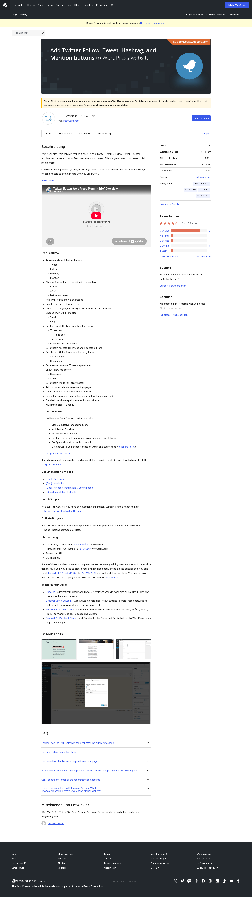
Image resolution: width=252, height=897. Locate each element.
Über (14, 854)
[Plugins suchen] (43, 33)
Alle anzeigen (204, 256)
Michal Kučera (81, 544)
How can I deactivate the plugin (58, 752)
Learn (107, 854)
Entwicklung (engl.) (113, 863)
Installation (85, 133)
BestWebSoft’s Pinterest (59, 609)
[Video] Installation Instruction (62, 492)
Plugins (61, 863)
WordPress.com (206, 854)
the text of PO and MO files (62, 573)
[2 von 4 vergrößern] (109, 643)
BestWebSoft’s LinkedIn (59, 600)
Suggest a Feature (51, 464)
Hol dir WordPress (236, 5)
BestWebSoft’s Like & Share (61, 618)
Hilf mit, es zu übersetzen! (153, 23)
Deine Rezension (169, 256)
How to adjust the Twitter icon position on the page (69, 761)
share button (203, 190)
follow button (190, 190)
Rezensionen (65, 133)
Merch (155, 868)
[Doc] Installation (55, 483)
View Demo (47, 180)
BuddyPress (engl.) (207, 868)
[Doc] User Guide (55, 479)
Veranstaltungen (158, 858)
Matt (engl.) (204, 858)
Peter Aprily (85, 548)
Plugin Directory (19, 14)
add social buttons (201, 184)
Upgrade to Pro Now (58, 453)
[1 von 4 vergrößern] (72, 643)
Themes (62, 858)
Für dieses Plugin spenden (174, 314)
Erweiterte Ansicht (170, 204)
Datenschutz (18, 868)
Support (206, 133)
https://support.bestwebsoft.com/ (62, 511)
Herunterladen (201, 118)
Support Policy (127, 446)
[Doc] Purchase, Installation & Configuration (69, 487)
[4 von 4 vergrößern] (147, 665)
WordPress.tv (112, 868)
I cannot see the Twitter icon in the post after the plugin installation (77, 743)
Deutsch (43, 881)
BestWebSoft (88, 573)
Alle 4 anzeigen (203, 177)
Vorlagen (62, 868)
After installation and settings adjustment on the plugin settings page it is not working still (89, 770)
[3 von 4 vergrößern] (147, 643)
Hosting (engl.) (19, 863)
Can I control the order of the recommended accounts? (71, 779)
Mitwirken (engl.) (159, 854)
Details (48, 133)
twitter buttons (203, 195)
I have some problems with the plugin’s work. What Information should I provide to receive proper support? (71, 789)
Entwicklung (104, 133)
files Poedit (112, 577)
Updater (50, 591)
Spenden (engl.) (160, 863)
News (14, 858)
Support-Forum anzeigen (173, 285)
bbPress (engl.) (205, 863)
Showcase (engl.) (66, 854)
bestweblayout (71, 120)
